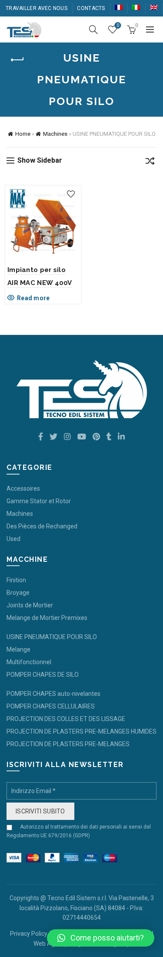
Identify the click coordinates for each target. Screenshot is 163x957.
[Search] (93, 29)
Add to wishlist (71, 194)
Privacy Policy (28, 933)
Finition (16, 580)
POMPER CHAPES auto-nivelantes (53, 693)
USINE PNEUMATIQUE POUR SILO (52, 636)
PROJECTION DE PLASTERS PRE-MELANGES (68, 744)
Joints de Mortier (30, 605)
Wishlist (117, 25)
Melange (18, 649)
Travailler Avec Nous (36, 8)
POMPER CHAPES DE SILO (43, 674)
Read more (33, 298)
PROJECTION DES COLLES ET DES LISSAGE (66, 718)
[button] (100, 938)
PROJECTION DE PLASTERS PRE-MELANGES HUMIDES (81, 731)
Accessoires (23, 488)
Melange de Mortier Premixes (47, 617)
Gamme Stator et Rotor (39, 501)
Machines (55, 134)
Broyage (18, 592)
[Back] (17, 60)
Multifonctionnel (29, 662)
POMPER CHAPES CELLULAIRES (51, 706)
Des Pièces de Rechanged (42, 526)
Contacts (91, 8)
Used (13, 538)
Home (22, 134)
